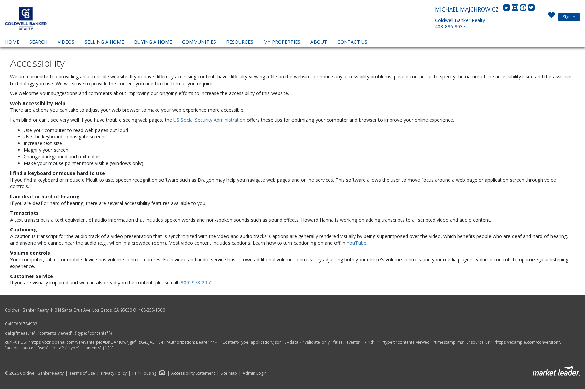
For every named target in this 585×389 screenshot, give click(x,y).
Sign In (569, 17)
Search (38, 42)
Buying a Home (153, 42)
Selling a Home (104, 42)
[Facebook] (524, 9)
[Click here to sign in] (551, 17)
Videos (66, 42)
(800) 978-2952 (196, 282)
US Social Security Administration (210, 120)
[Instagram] (516, 9)
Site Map (229, 373)
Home (12, 42)
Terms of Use (82, 373)
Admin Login (255, 373)
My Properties (281, 42)
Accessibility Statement (193, 373)
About (318, 42)
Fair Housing (144, 373)
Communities (199, 42)
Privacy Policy (114, 373)
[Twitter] (531, 9)
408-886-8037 (450, 26)
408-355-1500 (151, 310)
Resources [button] (239, 42)
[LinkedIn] (507, 9)
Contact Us (352, 42)
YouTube (356, 242)
